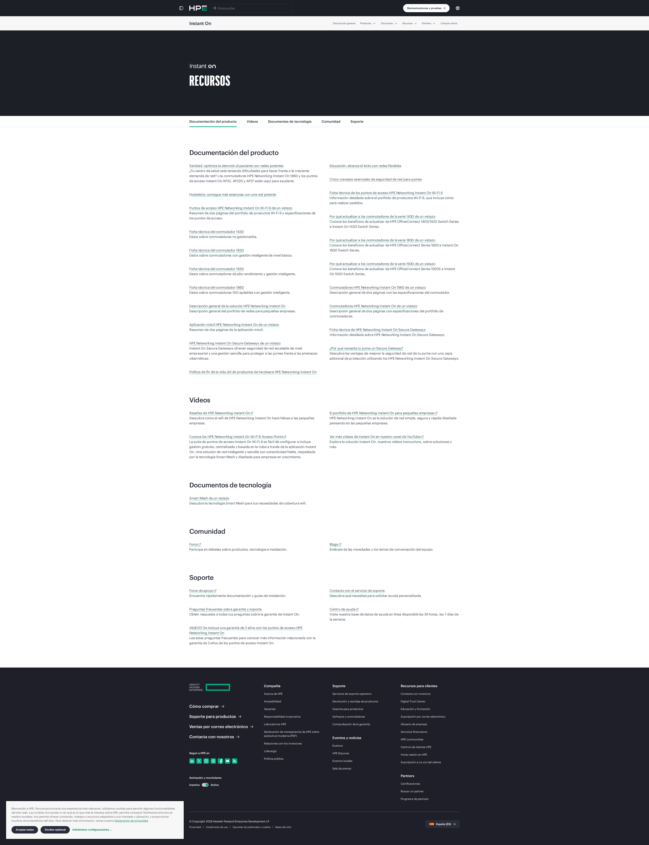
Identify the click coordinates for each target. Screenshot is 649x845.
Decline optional (55, 829)
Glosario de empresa (414, 724)
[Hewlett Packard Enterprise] (198, 8)
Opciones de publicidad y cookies (252, 827)
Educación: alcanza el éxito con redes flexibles (365, 166)
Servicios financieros (414, 731)
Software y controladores (348, 716)
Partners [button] (426, 23)
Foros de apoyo (201, 590)
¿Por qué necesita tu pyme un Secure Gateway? (366, 348)
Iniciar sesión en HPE (414, 754)
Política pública (273, 758)
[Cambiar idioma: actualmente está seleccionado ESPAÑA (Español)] (458, 8)
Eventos (337, 745)
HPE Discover (340, 753)
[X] (199, 761)
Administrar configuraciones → (92, 829)
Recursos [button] (407, 23)
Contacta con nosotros (415, 693)
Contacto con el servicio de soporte (357, 590)
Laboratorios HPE (275, 724)
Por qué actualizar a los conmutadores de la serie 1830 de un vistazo (382, 240)
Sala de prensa (341, 768)
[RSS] (234, 761)
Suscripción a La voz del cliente (421, 762)
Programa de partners (415, 799)
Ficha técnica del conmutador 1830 (216, 250)
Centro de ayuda (343, 609)
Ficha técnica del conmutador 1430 (216, 232)
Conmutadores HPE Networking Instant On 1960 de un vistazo (378, 287)
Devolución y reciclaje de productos (355, 701)
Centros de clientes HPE (416, 747)
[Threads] (213, 761)
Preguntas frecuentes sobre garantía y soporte (225, 609)
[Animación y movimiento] (205, 785)
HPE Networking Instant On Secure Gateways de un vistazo (235, 343)
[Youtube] (227, 761)
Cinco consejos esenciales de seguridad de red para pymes (376, 179)
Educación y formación (415, 709)
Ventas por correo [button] (218, 726)
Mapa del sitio (283, 827)
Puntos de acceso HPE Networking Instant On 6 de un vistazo (240, 208)
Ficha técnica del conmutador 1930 (216, 269)
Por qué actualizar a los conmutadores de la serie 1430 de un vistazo (382, 216)
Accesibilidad (272, 701)
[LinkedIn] (192, 761)
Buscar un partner (412, 791)
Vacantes (270, 709)
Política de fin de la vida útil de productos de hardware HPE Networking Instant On (253, 372)
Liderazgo (270, 751)
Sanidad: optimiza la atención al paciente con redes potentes (236, 166)
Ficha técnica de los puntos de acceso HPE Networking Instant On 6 (386, 193)
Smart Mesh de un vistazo (209, 498)
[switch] (203, 785)
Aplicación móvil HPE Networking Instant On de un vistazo (234, 324)
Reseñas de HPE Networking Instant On (219, 413)
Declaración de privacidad (131, 820)
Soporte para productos (347, 709)
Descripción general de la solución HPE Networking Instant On (237, 306)
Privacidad (195, 827)
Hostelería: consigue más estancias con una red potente (232, 194)
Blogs (334, 544)
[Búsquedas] (215, 8)
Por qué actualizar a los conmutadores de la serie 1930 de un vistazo (382, 264)
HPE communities (412, 739)
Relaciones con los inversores (283, 743)
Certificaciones (410, 783)
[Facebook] (220, 761)
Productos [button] (365, 23)
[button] (181, 8)
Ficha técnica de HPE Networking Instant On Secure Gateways (377, 330)
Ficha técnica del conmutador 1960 (216, 287)
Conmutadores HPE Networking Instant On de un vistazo (373, 306)
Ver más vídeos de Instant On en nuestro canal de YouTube (375, 436)
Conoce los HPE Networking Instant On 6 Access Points (236, 436)
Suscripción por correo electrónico (423, 716)
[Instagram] (206, 761)
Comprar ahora (449, 23)
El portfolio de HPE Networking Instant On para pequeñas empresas (382, 413)
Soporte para (212, 716)
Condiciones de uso (217, 827)
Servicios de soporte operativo (352, 693)
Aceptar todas (25, 829)
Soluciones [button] (387, 23)
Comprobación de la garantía (351, 724)
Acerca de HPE (273, 693)
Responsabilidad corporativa (282, 716)
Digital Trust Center (413, 701)
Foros (193, 544)
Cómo (204, 706)
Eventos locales (342, 761)
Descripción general (344, 23)
